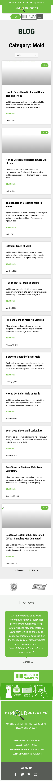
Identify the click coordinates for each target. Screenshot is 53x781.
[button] (40, 16)
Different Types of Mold (18, 246)
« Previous (19, 570)
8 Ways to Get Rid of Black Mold (23, 356)
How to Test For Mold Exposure (22, 282)
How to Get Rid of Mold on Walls (23, 393)
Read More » (11, 114)
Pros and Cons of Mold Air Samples (25, 319)
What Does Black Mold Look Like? (24, 430)
